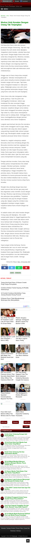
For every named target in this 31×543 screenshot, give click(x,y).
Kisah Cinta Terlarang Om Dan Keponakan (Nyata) (14, 452)
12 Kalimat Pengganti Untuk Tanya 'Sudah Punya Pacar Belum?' (16, 497)
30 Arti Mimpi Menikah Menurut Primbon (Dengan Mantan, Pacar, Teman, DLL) (15, 463)
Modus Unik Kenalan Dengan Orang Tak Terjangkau (14, 23)
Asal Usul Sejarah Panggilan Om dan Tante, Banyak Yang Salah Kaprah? (17, 506)
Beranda (15, 422)
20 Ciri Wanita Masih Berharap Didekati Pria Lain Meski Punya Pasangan (17, 514)
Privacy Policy (19, 528)
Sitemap (18, 530)
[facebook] (4, 267)
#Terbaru (18, 272)
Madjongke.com (7, 1)
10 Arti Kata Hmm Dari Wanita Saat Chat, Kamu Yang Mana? (16, 443)
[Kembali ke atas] (28, 541)
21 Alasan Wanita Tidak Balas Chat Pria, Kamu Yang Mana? (16, 471)
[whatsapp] (19, 267)
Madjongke (6, 4)
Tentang (8, 528)
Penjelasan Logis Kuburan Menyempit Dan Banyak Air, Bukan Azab (17, 480)
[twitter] (11, 267)
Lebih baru (4, 422)
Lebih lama (27, 422)
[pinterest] (26, 267)
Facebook (25, 1)
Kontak (17, 1)
